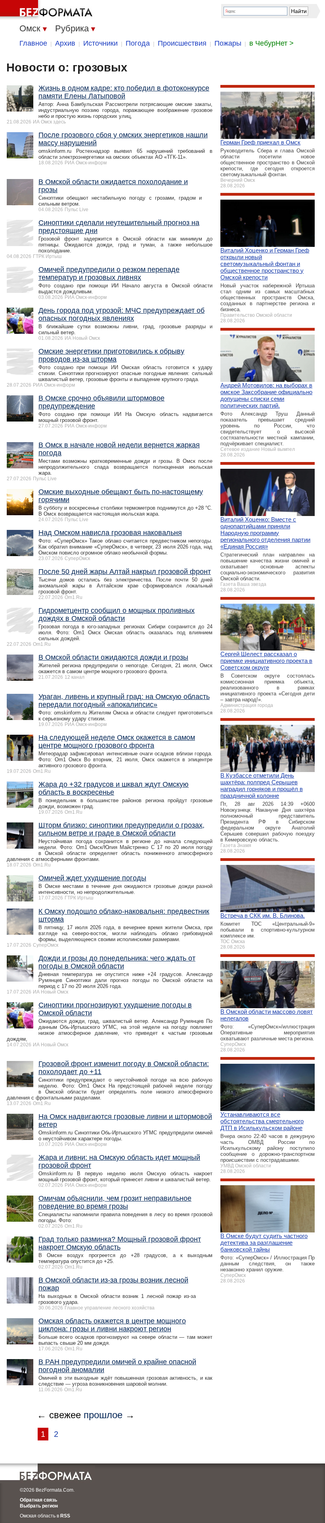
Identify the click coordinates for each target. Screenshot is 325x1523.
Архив (65, 43)
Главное (33, 43)
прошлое (103, 1414)
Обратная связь (38, 1500)
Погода (138, 43)
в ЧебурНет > (271, 43)
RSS (65, 1516)
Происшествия (182, 43)
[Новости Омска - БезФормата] (47, 10)
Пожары (227, 43)
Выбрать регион (39, 1506)
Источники (100, 43)
